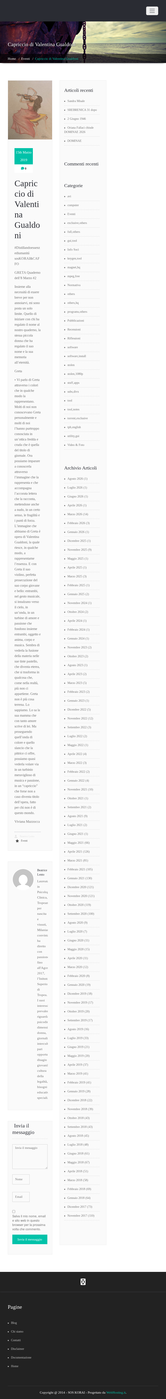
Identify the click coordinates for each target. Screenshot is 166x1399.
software (72, 347)
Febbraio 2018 (76, 1189)
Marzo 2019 (74, 1073)
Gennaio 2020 (76, 984)
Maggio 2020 (75, 949)
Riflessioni (73, 338)
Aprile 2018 (74, 1171)
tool (69, 400)
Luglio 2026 (75, 487)
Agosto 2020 (75, 922)
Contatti (16, 1340)
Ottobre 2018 (75, 1118)
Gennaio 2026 (76, 532)
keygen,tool (74, 258)
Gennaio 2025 (76, 594)
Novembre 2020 (77, 896)
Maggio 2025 (75, 558)
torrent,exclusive (77, 418)
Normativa (73, 285)
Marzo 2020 (74, 967)
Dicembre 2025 (76, 540)
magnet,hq (73, 267)
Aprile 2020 (74, 958)
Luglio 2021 (75, 825)
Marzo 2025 (74, 576)
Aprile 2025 (74, 567)
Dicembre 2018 (76, 1100)
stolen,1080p (75, 374)
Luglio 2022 (75, 736)
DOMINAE (74, 140)
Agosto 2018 (75, 1135)
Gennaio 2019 (76, 1091)
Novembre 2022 (77, 718)
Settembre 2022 (77, 727)
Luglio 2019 (75, 1038)
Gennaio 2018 (76, 1198)
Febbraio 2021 (76, 869)
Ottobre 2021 (75, 798)
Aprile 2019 (74, 1064)
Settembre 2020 (77, 913)
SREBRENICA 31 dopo (82, 110)
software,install (76, 356)
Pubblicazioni (75, 320)
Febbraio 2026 (76, 523)
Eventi (25, 58)
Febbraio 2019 (76, 1082)
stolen (71, 365)
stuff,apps (73, 382)
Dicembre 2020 (76, 887)
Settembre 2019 (77, 1020)
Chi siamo (17, 1331)
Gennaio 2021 (76, 878)
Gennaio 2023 (76, 700)
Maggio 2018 (75, 1162)
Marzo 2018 (74, 1180)
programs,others (77, 311)
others (71, 294)
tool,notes (73, 409)
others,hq (73, 302)
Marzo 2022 (74, 762)
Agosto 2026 (75, 478)
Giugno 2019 (75, 1047)
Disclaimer (17, 1348)
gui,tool (72, 240)
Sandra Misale (76, 101)
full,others (73, 231)
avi (69, 196)
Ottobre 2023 (75, 656)
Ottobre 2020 (75, 905)
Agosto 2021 (75, 816)
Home (12, 58)
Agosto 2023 (75, 665)
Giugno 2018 (75, 1153)
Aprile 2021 (74, 851)
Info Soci (73, 249)
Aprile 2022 (74, 754)
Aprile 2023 (74, 674)
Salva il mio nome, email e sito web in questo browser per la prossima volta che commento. (29, 1222)
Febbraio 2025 (76, 585)
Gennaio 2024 (76, 638)
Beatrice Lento (26, 836)
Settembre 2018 (77, 1127)
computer (73, 205)
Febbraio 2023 (76, 691)
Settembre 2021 (77, 807)
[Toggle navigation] (152, 10)
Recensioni (74, 329)
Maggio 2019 (75, 1055)
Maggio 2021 (75, 842)
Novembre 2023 (77, 647)
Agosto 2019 (75, 1029)
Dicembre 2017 (76, 1206)
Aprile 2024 (74, 620)
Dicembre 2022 (76, 709)
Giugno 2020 (75, 940)
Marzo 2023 (74, 683)
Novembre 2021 (77, 789)
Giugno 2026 (75, 496)
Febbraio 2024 (76, 629)
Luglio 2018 (75, 1144)
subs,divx (73, 391)
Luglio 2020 (75, 931)
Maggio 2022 (75, 745)
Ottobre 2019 (75, 1011)
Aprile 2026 (74, 505)
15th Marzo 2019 (24, 156)
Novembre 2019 (77, 1002)
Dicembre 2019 (76, 993)
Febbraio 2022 (76, 771)
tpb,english (74, 427)
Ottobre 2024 (75, 612)
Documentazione (21, 1357)
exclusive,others (77, 223)
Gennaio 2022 (76, 780)
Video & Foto (75, 445)
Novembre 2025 (77, 549)
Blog (14, 1323)
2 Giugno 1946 (76, 118)
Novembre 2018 (77, 1109)
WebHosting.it (116, 1392)
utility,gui (73, 436)
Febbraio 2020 (76, 976)
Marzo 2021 (74, 860)
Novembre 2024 (77, 603)
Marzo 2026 (74, 514)
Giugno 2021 (75, 834)
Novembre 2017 (77, 1215)
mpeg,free (73, 276)
